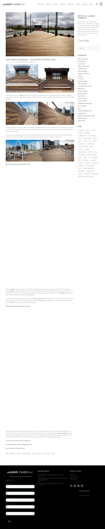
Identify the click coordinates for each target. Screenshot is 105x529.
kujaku (85, 157)
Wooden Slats (81, 120)
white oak (80, 173)
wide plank (87, 173)
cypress (80, 141)
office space (93, 160)
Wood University (82, 118)
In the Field (30, 62)
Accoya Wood (81, 64)
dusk (90, 141)
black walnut (87, 132)
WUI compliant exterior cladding (85, 176)
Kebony (21, 95)
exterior (39, 453)
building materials (82, 135)
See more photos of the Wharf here (15, 448)
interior (95, 152)
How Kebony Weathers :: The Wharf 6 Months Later (31, 59)
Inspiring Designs (82, 81)
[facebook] (71, 485)
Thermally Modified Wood (85, 111)
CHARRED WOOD (82, 69)
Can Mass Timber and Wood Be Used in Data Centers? (50, 483)
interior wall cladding (91, 154)
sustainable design (90, 165)
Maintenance (81, 88)
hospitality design (82, 152)
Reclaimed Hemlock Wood (85, 103)
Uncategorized (81, 113)
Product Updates (82, 101)
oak (89, 157)
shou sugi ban (95, 162)
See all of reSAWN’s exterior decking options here (19, 444)
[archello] (82, 485)
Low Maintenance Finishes (85, 86)
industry (90, 152)
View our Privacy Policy (84, 495)
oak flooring (94, 157)
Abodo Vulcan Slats (83, 59)
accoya (87, 130)
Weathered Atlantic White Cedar (86, 116)
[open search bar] (96, 4)
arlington (80, 132)
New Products (81, 96)
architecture (12, 453)
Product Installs (82, 98)
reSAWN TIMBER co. (86, 491)
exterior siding (90, 143)
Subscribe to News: (10, 480)
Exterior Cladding (82, 71)
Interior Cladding (82, 83)
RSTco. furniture (82, 106)
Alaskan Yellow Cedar (83, 66)
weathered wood (90, 171)
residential (87, 162)
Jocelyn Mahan (22, 62)
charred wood (87, 138)
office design (86, 160)
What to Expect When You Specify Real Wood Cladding (51, 474)
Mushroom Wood (82, 93)
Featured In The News (84, 73)
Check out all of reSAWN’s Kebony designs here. (18, 440)
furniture (80, 149)
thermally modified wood (88, 168)
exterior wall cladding (83, 146)
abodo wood (81, 130)
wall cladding (81, 171)
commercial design (26, 453)
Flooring (80, 76)
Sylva (79, 108)
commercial (95, 138)
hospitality (86, 149)
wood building (95, 173)
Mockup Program (82, 91)
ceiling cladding (91, 135)
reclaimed (80, 162)
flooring (91, 146)
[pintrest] (74, 485)
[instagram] (78, 485)
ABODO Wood (82, 61)
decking (34, 453)
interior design (81, 154)
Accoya (59, 433)
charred (18, 453)
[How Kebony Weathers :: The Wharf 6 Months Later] (40, 34)
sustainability (81, 165)
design (85, 141)
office (79, 160)
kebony (52, 453)
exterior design (46, 453)
